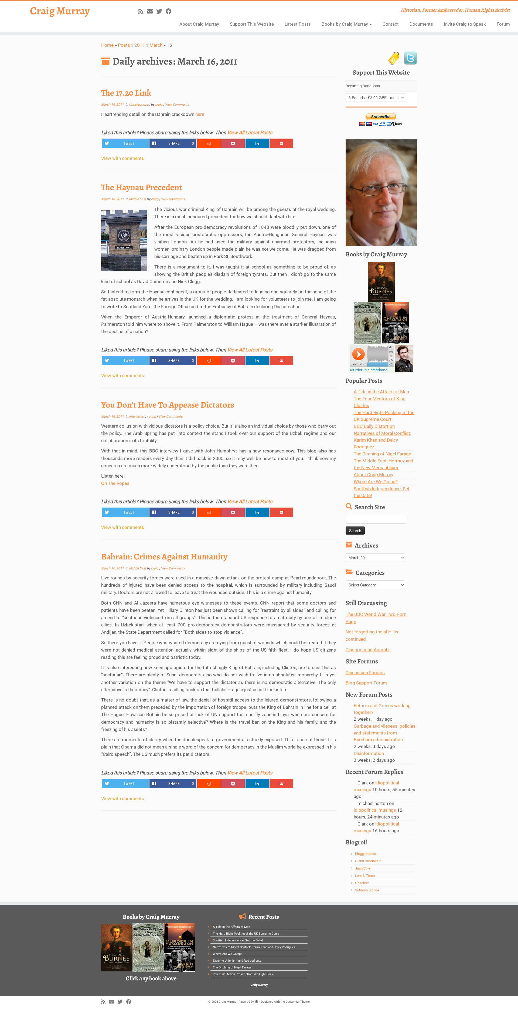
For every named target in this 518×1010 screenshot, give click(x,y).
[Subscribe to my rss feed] (142, 11)
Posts (124, 45)
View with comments (122, 158)
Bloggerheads (365, 854)
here (199, 114)
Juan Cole (362, 868)
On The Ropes (115, 483)
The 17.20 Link (126, 93)
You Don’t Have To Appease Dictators (167, 405)
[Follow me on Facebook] (170, 11)
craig (158, 104)
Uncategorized (140, 104)
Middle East (138, 199)
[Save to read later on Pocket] (233, 143)
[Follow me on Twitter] (161, 11)
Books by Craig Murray (345, 24)
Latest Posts (298, 24)
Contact (391, 24)
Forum (503, 24)
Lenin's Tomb (365, 876)
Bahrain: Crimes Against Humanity (164, 556)
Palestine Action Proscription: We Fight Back (243, 974)
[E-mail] (151, 11)
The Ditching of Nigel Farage (382, 454)
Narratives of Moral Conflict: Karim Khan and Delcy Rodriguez (382, 440)
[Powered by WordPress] (256, 1001)
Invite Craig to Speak (465, 24)
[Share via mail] (281, 143)
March (155, 45)
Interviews (136, 416)
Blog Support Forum (366, 683)
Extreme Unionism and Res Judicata (237, 960)
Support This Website (252, 24)
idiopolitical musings (375, 810)
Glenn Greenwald (368, 861)
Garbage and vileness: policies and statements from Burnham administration (384, 732)
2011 (139, 45)
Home (107, 45)
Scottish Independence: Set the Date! (238, 940)
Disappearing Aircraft (367, 649)
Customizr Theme (298, 1002)
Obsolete (362, 883)
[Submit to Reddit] (209, 143)
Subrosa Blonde (367, 890)
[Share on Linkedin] (257, 143)
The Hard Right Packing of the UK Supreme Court (246, 933)
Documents (421, 24)
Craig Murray (60, 10)
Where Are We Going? (376, 481)
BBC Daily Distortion (374, 426)
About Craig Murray (199, 24)
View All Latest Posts (249, 132)
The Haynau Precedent (141, 187)
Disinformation (369, 753)
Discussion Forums (365, 672)
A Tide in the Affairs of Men (381, 391)
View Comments (177, 104)
